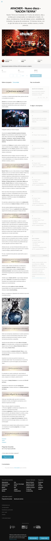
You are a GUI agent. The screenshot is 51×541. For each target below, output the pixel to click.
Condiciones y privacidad (7, 509)
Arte (15, 482)
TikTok (39, 489)
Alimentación (5, 482)
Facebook (4, 438)
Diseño (3, 487)
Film (15, 487)
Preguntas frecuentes (7, 499)
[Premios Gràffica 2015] (13, 527)
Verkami (26, 2)
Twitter (3, 440)
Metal (22, 61)
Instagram (4, 442)
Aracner (7, 61)
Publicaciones (17, 491)
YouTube (40, 485)
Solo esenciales (33, 538)
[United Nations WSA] (37, 527)
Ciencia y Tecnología (19, 484)
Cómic (15, 485)
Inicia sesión (17, 467)
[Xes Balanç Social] (25, 527)
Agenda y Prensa (30, 484)
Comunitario (5, 485)
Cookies (3, 514)
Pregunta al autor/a (8, 457)
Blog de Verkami (30, 482)
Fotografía (4, 489)
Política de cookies (13, 539)
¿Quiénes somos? (30, 487)
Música (3, 491)
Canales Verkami (30, 485)
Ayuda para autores (18, 499)
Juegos (16, 489)
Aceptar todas (44, 538)
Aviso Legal (4, 512)
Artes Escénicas (6, 484)
